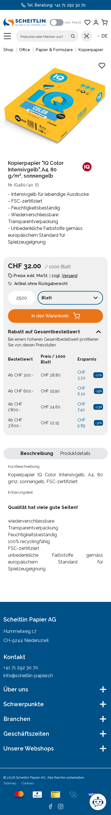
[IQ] (87, 166)
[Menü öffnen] (7, 36)
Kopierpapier (91, 49)
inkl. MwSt (73, 22)
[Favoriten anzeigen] (87, 22)
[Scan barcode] (86, 36)
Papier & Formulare (54, 49)
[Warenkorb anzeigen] (104, 22)
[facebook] (50, 806)
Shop (8, 49)
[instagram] (60, 806)
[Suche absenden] (72, 36)
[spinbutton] (21, 298)
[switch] (56, 22)
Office (24, 49)
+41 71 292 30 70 (70, 5)
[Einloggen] (96, 22)
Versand (69, 275)
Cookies (28, 783)
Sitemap (9, 783)
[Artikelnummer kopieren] (37, 185)
